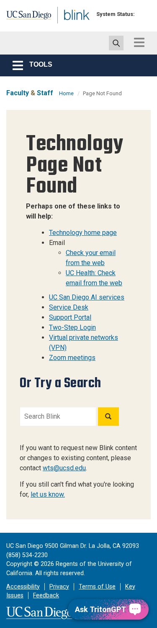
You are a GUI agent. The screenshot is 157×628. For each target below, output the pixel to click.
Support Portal (70, 317)
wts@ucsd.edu (64, 468)
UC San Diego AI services (86, 297)
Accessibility (23, 586)
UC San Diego (24, 18)
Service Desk (68, 307)
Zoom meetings (72, 358)
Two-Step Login (72, 327)
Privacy (59, 586)
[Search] (108, 416)
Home (66, 93)
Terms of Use (97, 586)
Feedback (46, 595)
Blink (67, 26)
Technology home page (83, 233)
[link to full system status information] (143, 14)
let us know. (48, 494)
